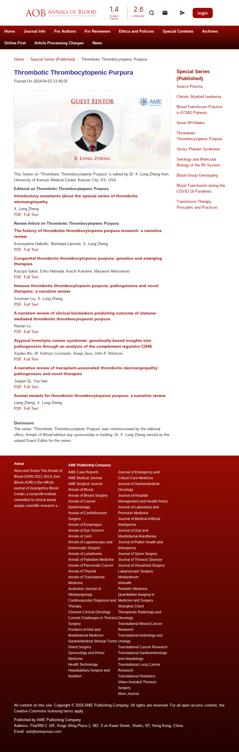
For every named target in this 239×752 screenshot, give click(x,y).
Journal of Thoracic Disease (140, 560)
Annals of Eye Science (86, 530)
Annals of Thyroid (82, 571)
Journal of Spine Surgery (137, 554)
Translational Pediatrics (136, 676)
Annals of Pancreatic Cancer (90, 565)
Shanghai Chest (131, 606)
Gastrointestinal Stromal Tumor (92, 641)
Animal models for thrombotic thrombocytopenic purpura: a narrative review (90, 395)
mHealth (124, 583)
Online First (15, 43)
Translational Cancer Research (143, 647)
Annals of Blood (80, 490)
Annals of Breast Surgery (88, 495)
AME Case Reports (83, 472)
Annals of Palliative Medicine (91, 560)
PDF (19, 214)
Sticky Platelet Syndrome (198, 149)
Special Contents (178, 31)
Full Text (31, 214)
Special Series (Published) (53, 59)
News (97, 43)
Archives (210, 31)
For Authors (65, 31)
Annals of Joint (80, 536)
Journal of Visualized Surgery (141, 565)
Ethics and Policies (136, 31)
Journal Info (34, 31)
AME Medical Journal (85, 478)
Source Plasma (190, 86)
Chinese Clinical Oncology (89, 612)
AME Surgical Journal (85, 484)
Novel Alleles (191, 123)
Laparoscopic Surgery (135, 571)
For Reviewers (97, 31)
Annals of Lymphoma (85, 554)
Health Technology (83, 665)
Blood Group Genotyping (197, 175)
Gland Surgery (79, 647)
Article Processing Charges (59, 43)
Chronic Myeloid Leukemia (199, 96)
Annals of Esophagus (85, 525)
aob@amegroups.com (43, 732)
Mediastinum (128, 577)
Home (9, 31)
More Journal (128, 694)
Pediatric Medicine (132, 589)
